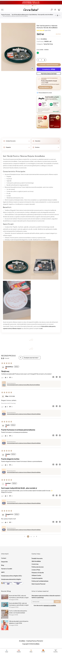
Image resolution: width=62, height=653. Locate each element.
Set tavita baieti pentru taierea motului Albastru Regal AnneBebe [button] (24, 414)
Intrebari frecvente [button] (11, 141)
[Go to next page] (37, 536)
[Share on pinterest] (60, 377)
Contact (3, 558)
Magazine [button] (8, 147)
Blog (2, 565)
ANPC (3, 572)
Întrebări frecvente (37, 558)
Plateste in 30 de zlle (38, 572)
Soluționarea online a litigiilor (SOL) (11, 575)
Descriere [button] (37, 141)
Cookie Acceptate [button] (37, 578)
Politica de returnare (38, 567)
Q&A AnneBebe (36, 561)
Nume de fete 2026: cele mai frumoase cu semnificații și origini (19, 596)
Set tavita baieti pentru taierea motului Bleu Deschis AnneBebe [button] (23, 384)
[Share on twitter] (57, 377)
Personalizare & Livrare (45, 92)
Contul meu (35, 564)
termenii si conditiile (50, 605)
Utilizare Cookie (36, 575)
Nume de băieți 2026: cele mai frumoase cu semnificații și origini (19, 604)
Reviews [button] (37, 147)
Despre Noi (4, 561)
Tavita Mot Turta (48, 44)
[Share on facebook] (53, 377)
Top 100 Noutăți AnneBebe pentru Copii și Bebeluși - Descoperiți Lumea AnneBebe (32, 14)
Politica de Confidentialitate (40, 581)
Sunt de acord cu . (45, 605)
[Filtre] (20, 357)
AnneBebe (44, 39)
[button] (40, 30)
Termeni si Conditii (6, 568)
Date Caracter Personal (38, 584)
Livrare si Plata (36, 569)
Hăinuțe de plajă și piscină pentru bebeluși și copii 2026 (18, 622)
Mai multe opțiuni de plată (48, 73)
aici (41, 328)
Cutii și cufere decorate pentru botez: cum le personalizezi (18, 611)
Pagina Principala (5, 14)
